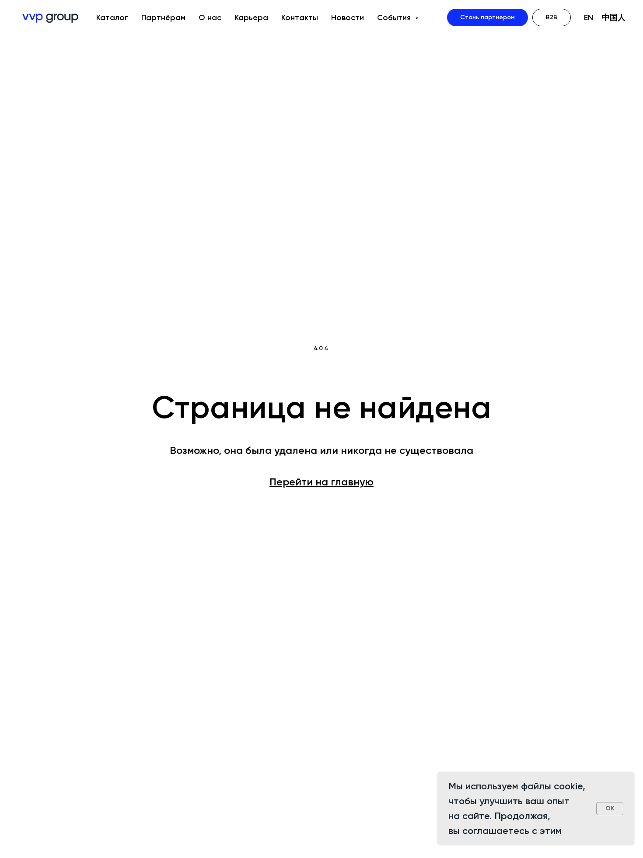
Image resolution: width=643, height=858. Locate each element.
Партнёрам (163, 17)
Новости (347, 17)
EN (588, 17)
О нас (210, 17)
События (395, 17)
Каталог (112, 17)
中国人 (614, 17)
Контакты (299, 17)
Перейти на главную (321, 481)
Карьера (251, 17)
